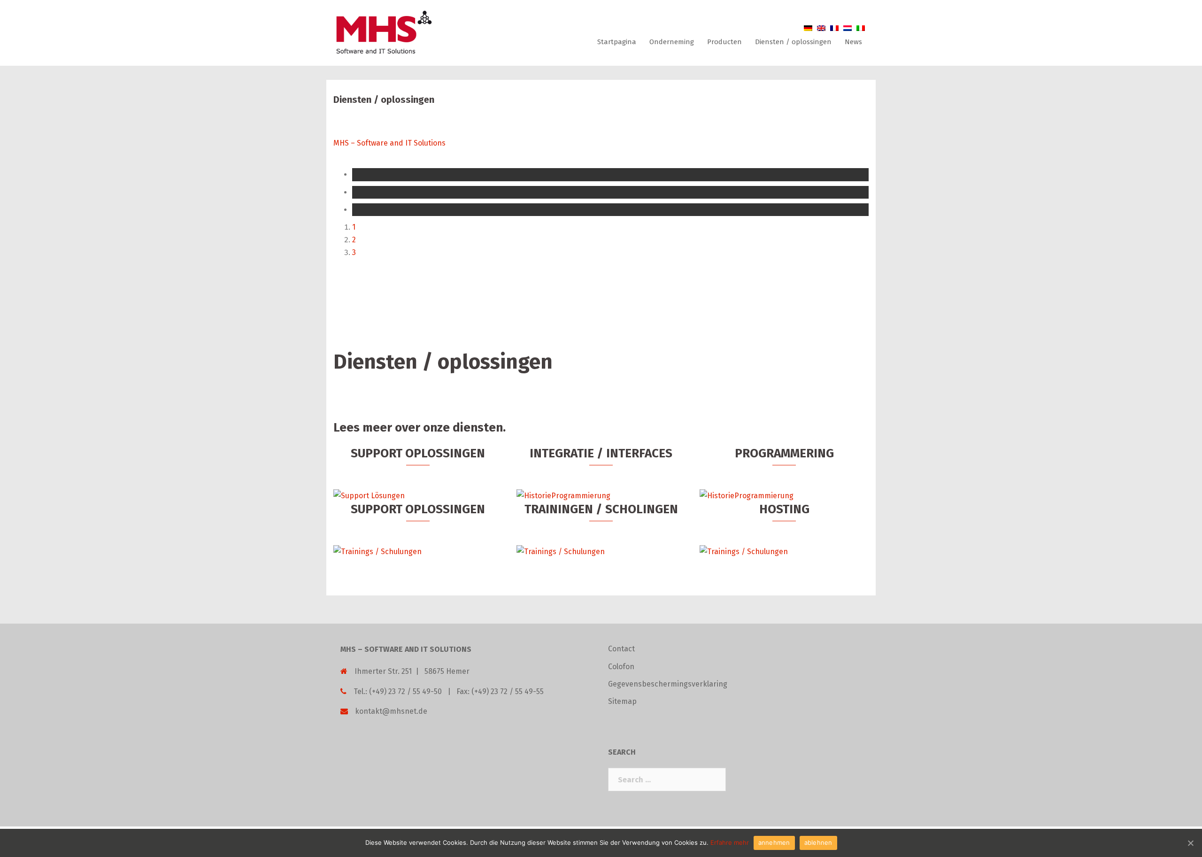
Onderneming (671, 42)
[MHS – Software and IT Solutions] (383, 32)
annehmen (774, 842)
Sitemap (622, 701)
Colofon (621, 666)
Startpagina (616, 42)
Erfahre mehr (729, 842)
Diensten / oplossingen (793, 42)
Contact (621, 648)
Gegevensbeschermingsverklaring (667, 683)
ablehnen (818, 842)
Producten (724, 42)
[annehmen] (1190, 843)
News (853, 42)
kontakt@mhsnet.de (391, 711)
